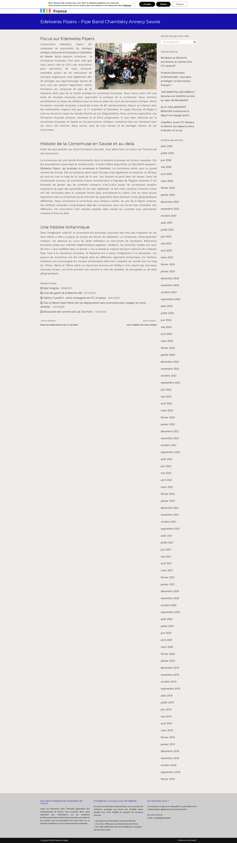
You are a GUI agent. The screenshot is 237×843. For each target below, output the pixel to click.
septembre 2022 (170, 452)
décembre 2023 (170, 361)
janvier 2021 (168, 584)
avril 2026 (166, 174)
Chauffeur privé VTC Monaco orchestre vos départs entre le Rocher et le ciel (177, 126)
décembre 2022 (170, 431)
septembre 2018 (170, 772)
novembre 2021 (170, 514)
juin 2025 (166, 236)
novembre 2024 (170, 285)
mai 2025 (166, 243)
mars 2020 (167, 647)
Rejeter (163, 4)
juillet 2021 (167, 542)
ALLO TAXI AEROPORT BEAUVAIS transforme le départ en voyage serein (175, 111)
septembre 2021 (170, 528)
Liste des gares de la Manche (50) (62, 292)
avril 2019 (166, 723)
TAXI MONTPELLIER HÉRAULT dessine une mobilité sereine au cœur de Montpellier (178, 96)
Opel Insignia (51, 288)
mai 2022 (166, 473)
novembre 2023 (170, 368)
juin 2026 (166, 160)
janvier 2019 (168, 744)
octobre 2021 (168, 521)
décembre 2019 (170, 667)
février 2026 (168, 187)
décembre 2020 (170, 591)
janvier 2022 (168, 500)
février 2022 (168, 493)
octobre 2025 (168, 215)
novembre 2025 (170, 208)
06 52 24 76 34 (156, 815)
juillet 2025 (167, 229)
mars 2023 (167, 410)
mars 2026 (167, 181)
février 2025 (168, 264)
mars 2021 (167, 570)
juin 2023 (166, 389)
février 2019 (168, 737)
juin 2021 (166, 549)
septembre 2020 (170, 612)
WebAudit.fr (192, 840)
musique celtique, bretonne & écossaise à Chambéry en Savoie (66, 52)
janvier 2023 (168, 424)
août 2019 (166, 695)
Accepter (147, 4)
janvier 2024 (168, 354)
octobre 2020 (168, 605)
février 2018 (168, 779)
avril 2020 (166, 640)
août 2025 (166, 222)
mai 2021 (166, 556)
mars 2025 (167, 257)
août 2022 (166, 459)
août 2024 (166, 306)
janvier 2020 (168, 660)
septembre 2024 (170, 299)
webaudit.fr (175, 806)
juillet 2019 (167, 702)
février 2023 (168, 417)
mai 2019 (166, 716)
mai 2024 (166, 327)
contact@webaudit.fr (162, 818)
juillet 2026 (167, 153)
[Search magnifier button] (195, 42)
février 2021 (168, 577)
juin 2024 (166, 320)
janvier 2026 (168, 194)
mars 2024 (167, 340)
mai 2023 (166, 396)
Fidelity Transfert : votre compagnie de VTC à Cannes (74, 297)
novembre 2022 (170, 438)
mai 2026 (166, 167)
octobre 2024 (168, 292)
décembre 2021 (170, 507)
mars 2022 (167, 487)
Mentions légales (61, 840)
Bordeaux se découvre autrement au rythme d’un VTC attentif (176, 61)
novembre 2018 (170, 758)
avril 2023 (166, 403)
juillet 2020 (167, 626)
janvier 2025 (168, 271)
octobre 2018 (168, 765)
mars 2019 (167, 730)
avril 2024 (166, 333)
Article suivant (141, 323)
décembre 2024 (170, 278)
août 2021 (166, 535)
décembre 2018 (170, 751)
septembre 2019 (170, 688)
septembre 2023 (170, 382)
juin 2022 (166, 466)
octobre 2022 (168, 445)
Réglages (127, 5)
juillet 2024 (167, 313)
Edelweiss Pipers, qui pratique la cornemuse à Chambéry (75, 168)
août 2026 (166, 146)
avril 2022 (166, 480)
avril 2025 (166, 250)
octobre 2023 (168, 375)
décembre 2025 (170, 201)
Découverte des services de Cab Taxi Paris (68, 311)
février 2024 (168, 347)
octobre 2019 (168, 681)
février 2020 (168, 653)
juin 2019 (166, 709)
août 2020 (166, 619)
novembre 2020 (170, 598)
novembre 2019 (170, 674)
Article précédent (59, 323)
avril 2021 (166, 563)
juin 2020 (166, 633)
